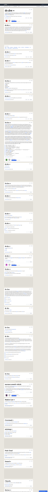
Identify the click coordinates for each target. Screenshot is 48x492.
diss (21, 186)
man (6, 329)
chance (6, 295)
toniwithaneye (9, 457)
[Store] (42, 4)
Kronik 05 (8, 304)
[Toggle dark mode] (43, 4)
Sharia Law (9, 401)
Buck (11, 354)
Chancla (5, 485)
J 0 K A (7, 313)
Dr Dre (5, 304)
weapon (9, 482)
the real (9, 260)
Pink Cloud (6, 457)
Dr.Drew (8, 47)
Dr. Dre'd (19, 47)
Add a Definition (38, 6)
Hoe (15, 225)
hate (12, 272)
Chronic (30, 28)
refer (20, 401)
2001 (16, 311)
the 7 (26, 423)
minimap (6, 435)
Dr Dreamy (11, 47)
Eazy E (19, 225)
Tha (5, 115)
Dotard (5, 466)
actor (6, 250)
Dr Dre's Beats (15, 47)
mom (7, 484)
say (10, 16)
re (29, 452)
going (9, 464)
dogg (23, 257)
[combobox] (24, 4)
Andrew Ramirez (8, 99)
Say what (7, 16)
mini (15, 386)
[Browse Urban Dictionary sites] (6, 4)
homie (20, 197)
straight (13, 115)
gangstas (14, 377)
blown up (15, 464)
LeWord (8, 435)
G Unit (9, 88)
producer (8, 53)
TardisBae (8, 485)
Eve (26, 137)
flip (19, 482)
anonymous (8, 466)
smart (6, 90)
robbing (25, 423)
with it (14, 55)
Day (16, 389)
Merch (31, 32)
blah (7, 219)
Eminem (6, 14)
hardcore (14, 188)
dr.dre (5, 32)
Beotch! (7, 332)
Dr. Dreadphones (27, 47)
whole (12, 329)
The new (7, 454)
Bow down (7, 167)
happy (13, 454)
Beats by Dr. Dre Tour (15, 48)
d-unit (7, 66)
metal (10, 117)
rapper (10, 12)
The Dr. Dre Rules (9, 48)
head (16, 217)
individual (8, 463)
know (11, 433)
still (10, 311)
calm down (20, 464)
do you (10, 433)
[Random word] (40, 4)
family (25, 454)
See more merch (18, 21)
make (18, 463)
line (19, 388)
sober (30, 452)
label (15, 346)
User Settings (42, 6)
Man (10, 150)
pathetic (12, 127)
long (12, 463)
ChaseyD (7, 32)
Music (19, 6)
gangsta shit (14, 329)
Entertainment (15, 6)
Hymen (7, 92)
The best (6, 97)
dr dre (5, 313)
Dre (20, 16)
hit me (8, 484)
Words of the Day (6, 6)
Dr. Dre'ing (22, 47)
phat (28, 62)
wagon (13, 386)
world (24, 350)
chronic (12, 126)
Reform (13, 401)
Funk (25, 30)
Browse (9, 6)
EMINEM (10, 217)
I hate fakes (8, 252)
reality (18, 453)
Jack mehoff (8, 169)
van (16, 386)
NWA (24, 12)
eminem (20, 257)
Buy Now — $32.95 (14, 21)
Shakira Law (6, 405)
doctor (30, 133)
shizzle (7, 115)
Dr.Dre (5, 92)
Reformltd (9, 405)
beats (15, 53)
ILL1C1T (7, 359)
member (17, 375)
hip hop (13, 375)
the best (9, 330)
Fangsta (7, 199)
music (8, 97)
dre (6, 55)
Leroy (6, 423)
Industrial (22, 389)
